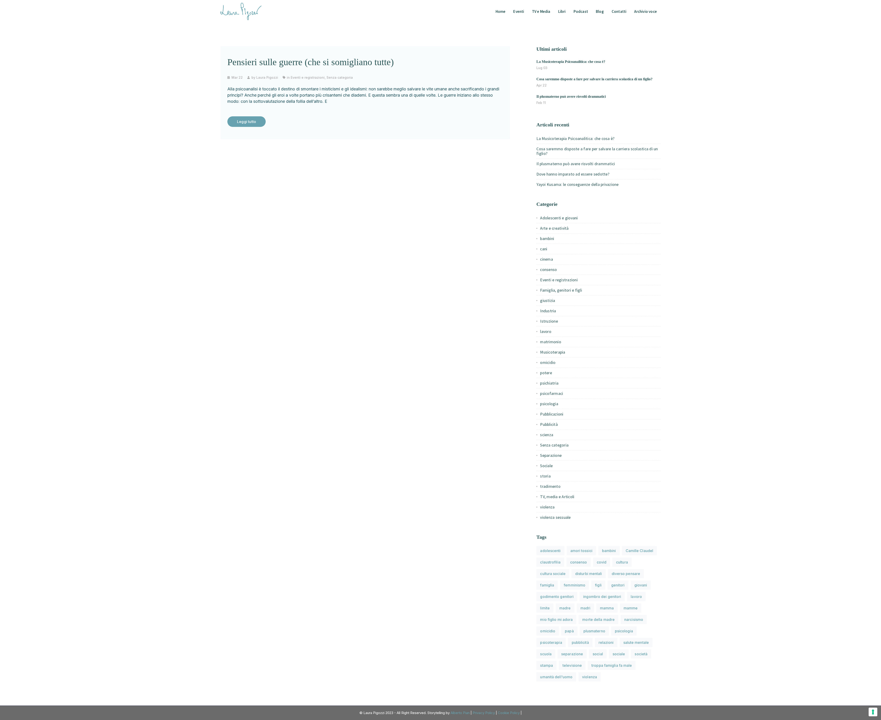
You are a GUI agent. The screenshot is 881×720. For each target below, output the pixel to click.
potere (546, 372)
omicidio (547, 362)
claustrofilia (550, 562)
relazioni (606, 642)
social (598, 654)
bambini (547, 238)
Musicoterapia (552, 352)
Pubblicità (549, 424)
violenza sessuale (555, 517)
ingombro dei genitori (602, 596)
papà (569, 631)
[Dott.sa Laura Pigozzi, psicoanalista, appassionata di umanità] (241, 11)
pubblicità (580, 642)
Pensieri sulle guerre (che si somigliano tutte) (310, 62)
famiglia (547, 585)
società (641, 654)
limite (545, 608)
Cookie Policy (509, 713)
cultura (622, 562)
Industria (548, 310)
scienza (546, 434)
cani (543, 248)
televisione (572, 665)
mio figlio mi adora (556, 619)
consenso (548, 269)
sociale (619, 654)
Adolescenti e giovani (559, 217)
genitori (618, 585)
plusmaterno (594, 631)
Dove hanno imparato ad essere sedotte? (572, 174)
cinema (546, 259)
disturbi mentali (588, 573)
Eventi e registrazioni (308, 77)
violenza (547, 507)
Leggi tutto (246, 121)
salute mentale (636, 642)
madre (565, 608)
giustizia (547, 300)
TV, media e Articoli (557, 496)
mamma (607, 608)
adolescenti (550, 550)
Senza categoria (339, 77)
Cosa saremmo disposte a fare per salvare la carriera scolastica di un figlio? (594, 79)
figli (598, 585)
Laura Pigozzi (267, 77)
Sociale (546, 465)
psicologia (549, 403)
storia (545, 476)
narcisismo (633, 619)
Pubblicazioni (551, 414)
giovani (640, 585)
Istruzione (549, 321)
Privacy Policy (484, 713)
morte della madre (598, 619)
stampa (546, 665)
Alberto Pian (460, 713)
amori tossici (581, 550)
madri (585, 608)
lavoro (545, 331)
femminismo (574, 585)
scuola (546, 654)
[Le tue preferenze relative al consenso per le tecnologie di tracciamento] (873, 712)
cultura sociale (553, 573)
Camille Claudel (639, 550)
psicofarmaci (551, 393)
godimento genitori (557, 596)
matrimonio (550, 341)
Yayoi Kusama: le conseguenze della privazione (577, 184)
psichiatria (549, 383)
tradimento (550, 486)
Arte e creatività (554, 228)
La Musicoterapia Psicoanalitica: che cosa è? (570, 62)
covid (602, 562)
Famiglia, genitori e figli (561, 290)
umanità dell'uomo (556, 677)
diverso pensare (626, 573)
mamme (631, 608)
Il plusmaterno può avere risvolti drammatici (571, 96)
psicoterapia (551, 642)
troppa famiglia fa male (611, 665)
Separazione (551, 455)
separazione (572, 654)
